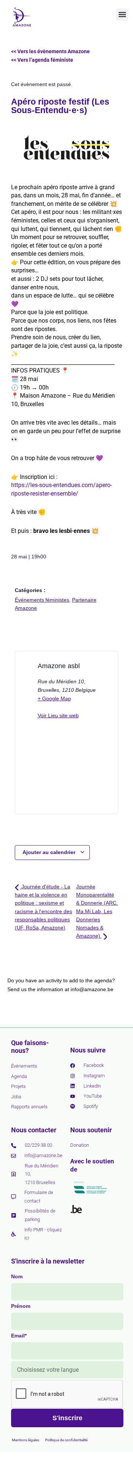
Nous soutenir (91, 1130)
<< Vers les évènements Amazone (50, 51)
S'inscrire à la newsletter (48, 1261)
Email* (19, 1336)
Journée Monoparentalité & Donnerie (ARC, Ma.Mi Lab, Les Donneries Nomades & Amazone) (97, 911)
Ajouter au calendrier (50, 852)
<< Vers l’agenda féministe (42, 60)
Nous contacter (34, 1130)
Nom (17, 1276)
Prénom (20, 1306)
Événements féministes (42, 600)
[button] (122, 14)
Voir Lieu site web (58, 715)
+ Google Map (54, 698)
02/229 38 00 (38, 1145)
